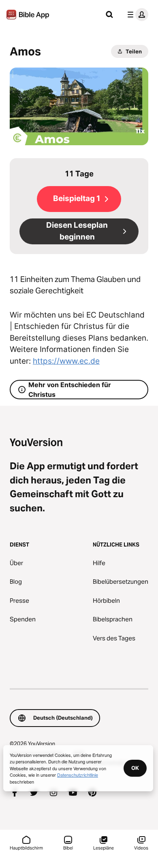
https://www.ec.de (66, 361)
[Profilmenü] (136, 14)
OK (135, 768)
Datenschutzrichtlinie (77, 774)
